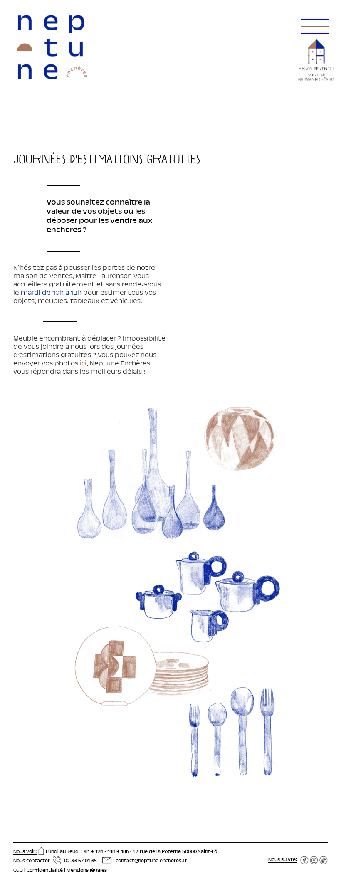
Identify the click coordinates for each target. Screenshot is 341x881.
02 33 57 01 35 (80, 861)
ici (82, 363)
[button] (313, 16)
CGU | (20, 870)
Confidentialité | (47, 870)
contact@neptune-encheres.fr (151, 861)
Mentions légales (87, 870)
